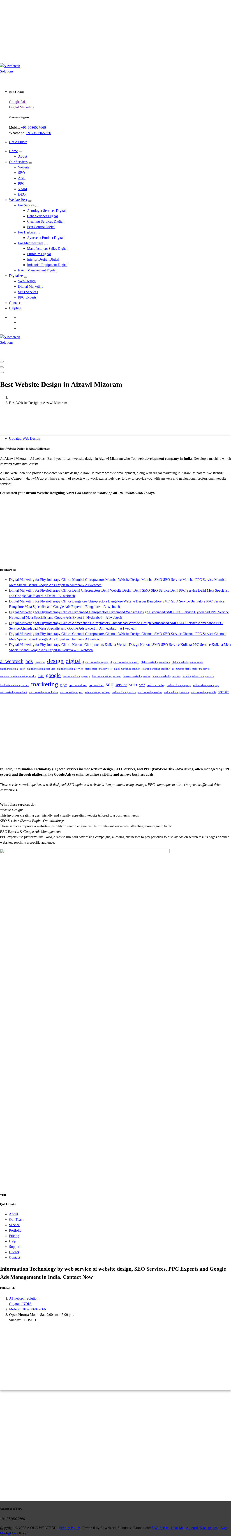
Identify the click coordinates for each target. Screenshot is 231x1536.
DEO (22, 194)
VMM (22, 189)
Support (14, 1247)
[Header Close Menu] (2, 367)
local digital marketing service (198, 676)
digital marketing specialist (156, 669)
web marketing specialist (203, 692)
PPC (21, 183)
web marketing (156, 685)
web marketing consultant (13, 692)
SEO (21, 173)
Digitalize (16, 276)
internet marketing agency (76, 676)
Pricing (14, 1236)
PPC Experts (27, 297)
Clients (14, 1252)
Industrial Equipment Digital (47, 265)
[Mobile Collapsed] (20, 152)
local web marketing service (14, 685)
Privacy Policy (69, 1528)
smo (133, 684)
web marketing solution (176, 692)
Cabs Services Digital (42, 216)
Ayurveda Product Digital (45, 238)
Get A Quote (18, 142)
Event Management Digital (37, 270)
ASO (21, 178)
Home (13, 151)
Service (14, 1225)
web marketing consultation (43, 692)
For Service (26, 205)
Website (23, 167)
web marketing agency (179, 685)
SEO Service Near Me (168, 1528)
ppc (63, 684)
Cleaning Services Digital (45, 221)
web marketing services (150, 692)
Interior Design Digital (43, 259)
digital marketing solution (126, 669)
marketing (44, 684)
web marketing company (206, 685)
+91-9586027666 (33, 127)
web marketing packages (97, 692)
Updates (15, 438)
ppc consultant (78, 685)
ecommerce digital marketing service (191, 669)
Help (12, 1241)
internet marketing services (166, 676)
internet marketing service (136, 676)
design (55, 661)
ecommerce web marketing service (18, 676)
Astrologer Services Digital (46, 210)
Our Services (18, 162)
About (22, 156)
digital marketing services (98, 669)
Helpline (15, 308)
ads (29, 661)
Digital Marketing (21, 107)
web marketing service (124, 692)
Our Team (16, 1219)
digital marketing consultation (187, 662)
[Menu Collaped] (2, 361)
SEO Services (28, 292)
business (40, 662)
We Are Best (18, 200)
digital (73, 661)
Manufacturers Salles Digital (47, 248)
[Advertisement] (115, 31)
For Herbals (26, 232)
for (41, 675)
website (223, 692)
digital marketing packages (41, 669)
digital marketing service (70, 669)
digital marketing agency (96, 662)
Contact (14, 303)
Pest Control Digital (41, 227)
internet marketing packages (106, 676)
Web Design (27, 281)
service (121, 684)
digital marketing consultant (155, 662)
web (142, 685)
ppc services (96, 685)
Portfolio (15, 1230)
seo (109, 684)
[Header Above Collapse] (2, 372)
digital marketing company (125, 662)
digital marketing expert (12, 669)
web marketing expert (71, 692)
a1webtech (11, 661)
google (53, 675)
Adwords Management (202, 1528)
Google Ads (17, 102)
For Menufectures (30, 243)
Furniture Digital (39, 254)
